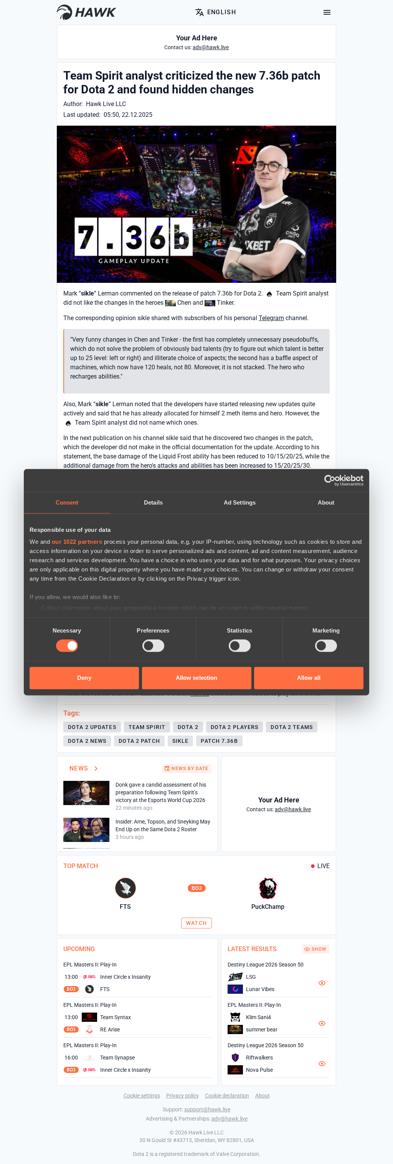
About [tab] (326, 502)
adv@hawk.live (229, 1119)
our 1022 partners (77, 541)
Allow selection (197, 677)
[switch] (153, 646)
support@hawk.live (207, 1109)
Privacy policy (182, 1096)
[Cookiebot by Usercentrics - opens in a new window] (329, 480)
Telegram (271, 318)
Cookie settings (142, 1096)
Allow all (308, 677)
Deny (84, 677)
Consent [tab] (67, 502)
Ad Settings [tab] (240, 502)
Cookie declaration (227, 1096)
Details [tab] (153, 502)
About (262, 1096)
